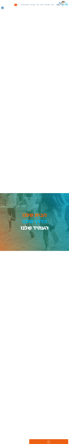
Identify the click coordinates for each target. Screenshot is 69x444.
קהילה (41, 4)
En (18, 5)
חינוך (38, 4)
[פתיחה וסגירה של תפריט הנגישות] (2, 7)
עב (15, 5)
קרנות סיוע (32, 4)
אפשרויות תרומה (25, 4)
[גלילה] (62, 3)
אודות (52, 4)
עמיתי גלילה (47, 4)
